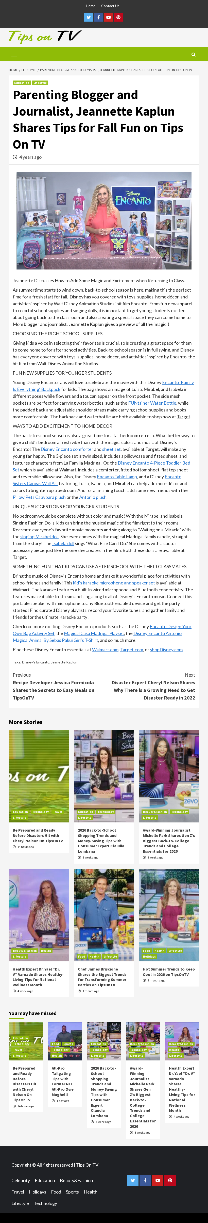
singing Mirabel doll (39, 536)
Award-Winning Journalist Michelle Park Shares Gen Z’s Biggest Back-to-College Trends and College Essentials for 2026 (169, 841)
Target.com (131, 649)
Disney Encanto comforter (67, 449)
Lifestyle (40, 83)
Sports (68, 1044)
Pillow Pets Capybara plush (39, 497)
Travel (57, 812)
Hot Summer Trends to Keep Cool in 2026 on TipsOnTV (169, 971)
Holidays (149, 956)
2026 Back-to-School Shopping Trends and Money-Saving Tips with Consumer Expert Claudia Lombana (101, 841)
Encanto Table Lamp (117, 476)
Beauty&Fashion (155, 812)
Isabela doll (63, 543)
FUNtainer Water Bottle (152, 403)
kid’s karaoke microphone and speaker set (114, 582)
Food (81, 956)
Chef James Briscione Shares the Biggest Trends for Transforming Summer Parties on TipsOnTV (102, 976)
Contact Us (110, 6)
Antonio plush (93, 497)
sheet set (111, 449)
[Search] (193, 54)
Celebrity (20, 1180)
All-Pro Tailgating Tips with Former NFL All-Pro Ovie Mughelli (63, 1081)
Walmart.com (105, 649)
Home (90, 6)
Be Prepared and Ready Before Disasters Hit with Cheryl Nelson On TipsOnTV (38, 835)
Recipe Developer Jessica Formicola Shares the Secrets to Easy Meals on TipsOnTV (53, 686)
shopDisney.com (166, 649)
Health (46, 950)
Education (21, 83)
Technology (40, 812)
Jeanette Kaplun (64, 662)
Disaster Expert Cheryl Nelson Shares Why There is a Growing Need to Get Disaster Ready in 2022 (153, 686)
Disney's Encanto (35, 662)
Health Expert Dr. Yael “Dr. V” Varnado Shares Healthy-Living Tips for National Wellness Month (38, 976)
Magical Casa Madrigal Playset (94, 633)
